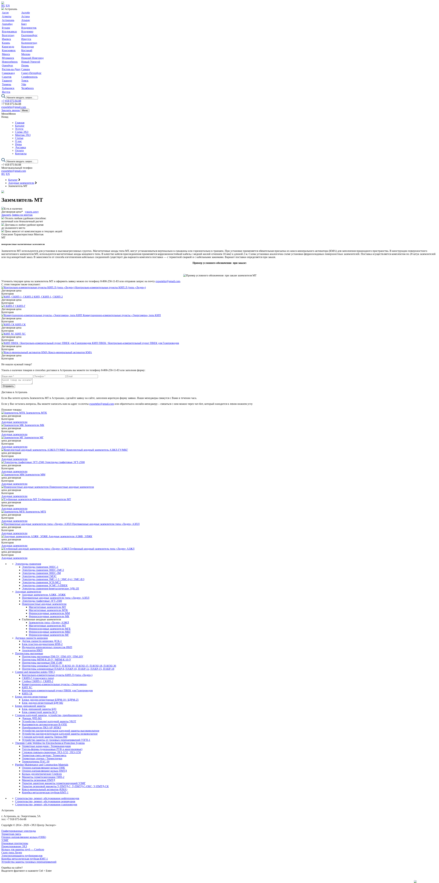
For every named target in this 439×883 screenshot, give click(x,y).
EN (8, 5)
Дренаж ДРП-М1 (32, 718)
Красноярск (9, 50)
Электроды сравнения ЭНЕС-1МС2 (43, 570)
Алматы (6, 16)
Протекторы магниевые (29, 653)
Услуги (19, 128)
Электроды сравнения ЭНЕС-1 (40, 566)
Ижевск (6, 39)
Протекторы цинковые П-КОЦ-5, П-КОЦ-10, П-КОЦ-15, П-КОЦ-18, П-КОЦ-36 (69, 665)
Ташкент (7, 80)
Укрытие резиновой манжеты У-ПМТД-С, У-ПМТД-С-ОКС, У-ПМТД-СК (65, 786)
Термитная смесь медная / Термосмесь (44, 755)
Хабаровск (8, 88)
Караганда (8, 46)
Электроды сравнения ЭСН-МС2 (41, 582)
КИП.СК (27, 693)
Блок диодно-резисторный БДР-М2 (42, 702)
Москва (25, 54)
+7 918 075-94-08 (11, 100)
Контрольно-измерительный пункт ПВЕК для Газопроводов (57, 690)
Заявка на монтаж (22, 214)
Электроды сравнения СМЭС (39, 576)
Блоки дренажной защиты (30, 705)
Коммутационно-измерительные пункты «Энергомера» (54, 684)
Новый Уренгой (30, 61)
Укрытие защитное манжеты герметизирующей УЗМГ (54, 783)
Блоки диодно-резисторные (31, 696)
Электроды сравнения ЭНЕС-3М (41, 573)
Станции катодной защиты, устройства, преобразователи (48, 715)
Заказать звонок (10, 110)
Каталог (20, 125)
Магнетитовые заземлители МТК (48, 610)
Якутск (6, 91)
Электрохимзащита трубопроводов (22, 855)
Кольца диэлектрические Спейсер (42, 773)
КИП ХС (27, 687)
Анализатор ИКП (32, 650)
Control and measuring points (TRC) (35, 671)
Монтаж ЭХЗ (23, 135)
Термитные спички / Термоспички (42, 758)
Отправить (8, 386)
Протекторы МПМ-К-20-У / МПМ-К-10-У (46, 659)
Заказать (6, 214)
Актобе (25, 12)
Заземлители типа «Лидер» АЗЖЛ (49, 622)
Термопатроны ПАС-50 (35, 761)
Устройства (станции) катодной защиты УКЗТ (49, 721)
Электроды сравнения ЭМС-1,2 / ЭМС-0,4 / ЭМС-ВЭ (53, 579)
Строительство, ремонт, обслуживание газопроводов (46, 804)
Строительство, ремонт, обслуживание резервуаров (45, 801)
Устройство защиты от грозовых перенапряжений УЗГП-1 (56, 739)
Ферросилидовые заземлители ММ (49, 613)
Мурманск (8, 57)
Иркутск (26, 39)
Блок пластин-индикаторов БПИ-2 (42, 644)
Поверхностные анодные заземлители (44, 604)
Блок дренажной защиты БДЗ (39, 709)
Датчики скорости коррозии (31, 638)
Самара (25, 69)
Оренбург (7, 65)
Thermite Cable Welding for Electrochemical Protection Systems (50, 743)
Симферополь (29, 76)
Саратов (6, 76)
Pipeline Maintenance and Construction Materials (41, 764)
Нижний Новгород (32, 57)
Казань (6, 42)
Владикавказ (9, 31)
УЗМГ (5, 840)
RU (3, 5)
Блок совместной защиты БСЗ (39, 712)
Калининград (29, 42)
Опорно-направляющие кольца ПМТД (44, 770)
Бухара (6, 27)
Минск (6, 54)
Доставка (20, 147)
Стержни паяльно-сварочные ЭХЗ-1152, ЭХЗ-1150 (51, 752)
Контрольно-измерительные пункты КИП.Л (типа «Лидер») (57, 675)
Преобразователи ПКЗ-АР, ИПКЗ (41, 727)
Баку (24, 23)
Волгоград (8, 35)
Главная (19, 122)
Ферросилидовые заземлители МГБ (49, 628)
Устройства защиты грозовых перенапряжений (28, 861)
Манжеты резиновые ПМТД (38, 780)
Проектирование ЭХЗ (14, 846)
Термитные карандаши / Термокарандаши (46, 746)
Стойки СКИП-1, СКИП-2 (37, 681)
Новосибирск (10, 61)
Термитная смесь (11, 834)
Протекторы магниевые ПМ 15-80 (42, 662)
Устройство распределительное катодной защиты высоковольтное (60, 730)
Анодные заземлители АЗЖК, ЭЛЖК (44, 594)
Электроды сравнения (28, 563)
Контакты (21, 153)
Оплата (19, 150)
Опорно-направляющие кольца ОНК (43, 767)
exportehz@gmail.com (13, 107)
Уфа (23, 84)
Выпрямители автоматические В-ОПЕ (44, 724)
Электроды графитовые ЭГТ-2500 (42, 600)
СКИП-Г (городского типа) (38, 678)
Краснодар (27, 46)
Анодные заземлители (14, 422)
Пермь (25, 65)
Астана (25, 16)
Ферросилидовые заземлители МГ (49, 634)
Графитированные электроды (18, 830)
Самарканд (8, 73)
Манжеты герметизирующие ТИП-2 (43, 777)
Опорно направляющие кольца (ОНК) (23, 837)
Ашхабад (7, 23)
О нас (18, 141)
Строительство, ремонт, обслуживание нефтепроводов (47, 798)
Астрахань (8, 20)
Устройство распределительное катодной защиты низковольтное (60, 733)
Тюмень (6, 84)
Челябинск (27, 88)
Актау (5, 12)
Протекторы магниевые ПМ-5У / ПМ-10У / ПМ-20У (52, 656)
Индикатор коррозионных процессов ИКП (47, 647)
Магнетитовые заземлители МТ (47, 607)
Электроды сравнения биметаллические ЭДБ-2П (50, 588)
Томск (24, 80)
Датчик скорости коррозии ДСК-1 (42, 641)
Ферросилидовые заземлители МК (49, 616)
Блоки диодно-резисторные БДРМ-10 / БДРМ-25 (50, 699)
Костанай (26, 50)
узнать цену (32, 211)
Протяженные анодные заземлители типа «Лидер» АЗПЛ (55, 597)
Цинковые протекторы (14, 843)
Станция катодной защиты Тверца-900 (44, 736)
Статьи (19, 138)
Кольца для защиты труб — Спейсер (22, 849)
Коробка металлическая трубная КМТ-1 (45, 792)
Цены (18, 144)
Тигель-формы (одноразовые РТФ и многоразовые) (52, 749)
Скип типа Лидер (11, 852)
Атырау (25, 20)
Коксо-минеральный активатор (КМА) (44, 789)
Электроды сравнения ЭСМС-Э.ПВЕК (45, 585)
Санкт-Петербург (31, 73)
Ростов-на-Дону (11, 69)
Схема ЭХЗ (21, 131)
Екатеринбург (29, 35)
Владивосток (29, 27)
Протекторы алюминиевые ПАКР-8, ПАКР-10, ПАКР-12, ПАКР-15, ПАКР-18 (68, 668)
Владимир (27, 31)
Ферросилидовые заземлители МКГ (50, 631)
